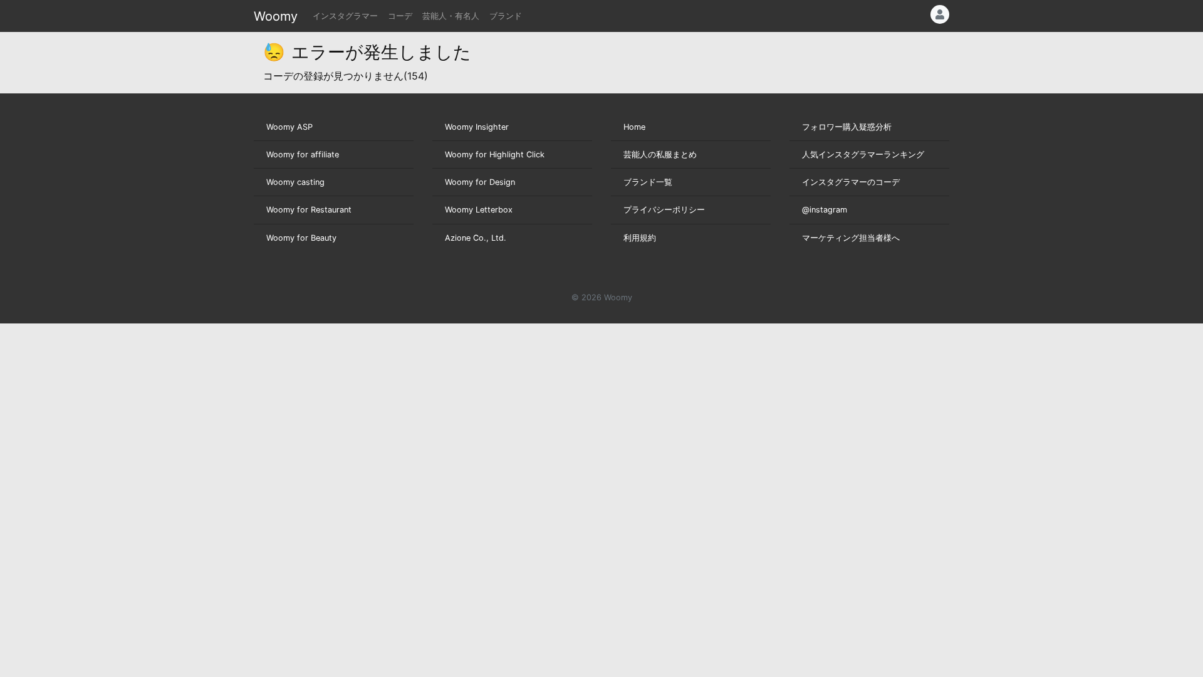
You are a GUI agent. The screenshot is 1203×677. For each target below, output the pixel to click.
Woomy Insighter (477, 127)
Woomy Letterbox (479, 209)
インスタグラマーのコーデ (851, 182)
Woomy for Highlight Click (494, 154)
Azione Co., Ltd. (475, 238)
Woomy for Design (480, 182)
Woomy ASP (289, 127)
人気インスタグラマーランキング (863, 154)
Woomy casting (295, 182)
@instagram (824, 209)
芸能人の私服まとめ (660, 154)
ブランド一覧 (647, 182)
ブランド (505, 16)
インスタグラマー (345, 16)
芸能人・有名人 (450, 16)
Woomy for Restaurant (309, 209)
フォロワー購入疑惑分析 (847, 127)
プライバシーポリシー (664, 209)
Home (634, 127)
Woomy (276, 16)
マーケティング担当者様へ (851, 238)
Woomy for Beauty (301, 238)
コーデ (400, 16)
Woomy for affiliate (302, 154)
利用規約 (639, 238)
